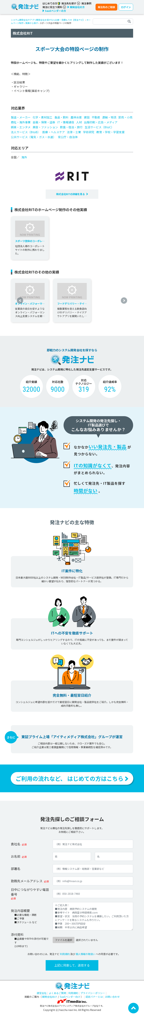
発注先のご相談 (106, 7)
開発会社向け (49, 996)
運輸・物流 (109, 117)
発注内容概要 (20, 910)
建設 (87, 117)
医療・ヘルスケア (53, 132)
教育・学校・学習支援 (110, 132)
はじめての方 (50, 3)
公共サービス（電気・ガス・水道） (33, 137)
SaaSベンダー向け (70, 996)
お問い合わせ (112, 996)
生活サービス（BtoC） (99, 127)
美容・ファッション (45, 127)
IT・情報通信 (65, 122)
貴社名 (15, 844)
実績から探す (31, 22)
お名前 (15, 856)
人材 (79, 122)
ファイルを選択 (63, 940)
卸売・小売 (125, 117)
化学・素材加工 (42, 117)
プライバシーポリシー (92, 993)
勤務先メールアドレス (26, 881)
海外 (24, 157)
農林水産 (76, 117)
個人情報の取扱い (85, 954)
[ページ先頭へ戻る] (133, 1007)
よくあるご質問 (57, 993)
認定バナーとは (94, 996)
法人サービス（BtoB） (25, 132)
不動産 (96, 117)
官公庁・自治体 (68, 137)
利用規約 (65, 954)
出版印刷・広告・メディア (100, 122)
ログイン (126, 7)
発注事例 (86, 3)
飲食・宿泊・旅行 (71, 127)
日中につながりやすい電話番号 (30, 891)
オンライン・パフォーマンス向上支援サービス (30, 303)
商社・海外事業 (21, 122)
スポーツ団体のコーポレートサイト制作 (30, 241)
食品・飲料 (61, 117)
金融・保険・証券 (44, 122)
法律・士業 (74, 132)
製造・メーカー (21, 117)
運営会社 (42, 993)
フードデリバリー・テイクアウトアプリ (72, 303)
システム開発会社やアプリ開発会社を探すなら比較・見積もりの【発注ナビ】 (48, 19)
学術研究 (88, 132)
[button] (20, 300)
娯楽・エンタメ (21, 127)
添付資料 (17, 934)
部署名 (15, 868)
